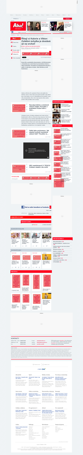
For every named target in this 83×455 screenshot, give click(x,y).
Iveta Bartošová (23, 351)
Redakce (42, 444)
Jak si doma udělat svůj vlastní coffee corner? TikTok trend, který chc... (35, 415)
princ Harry (25, 357)
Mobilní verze (46, 364)
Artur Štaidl (30, 349)
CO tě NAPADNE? (58, 253)
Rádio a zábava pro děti (59, 429)
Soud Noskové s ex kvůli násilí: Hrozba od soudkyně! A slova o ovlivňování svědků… (66, 169)
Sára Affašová (47, 354)
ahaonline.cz (62, 340)
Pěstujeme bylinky (58, 249)
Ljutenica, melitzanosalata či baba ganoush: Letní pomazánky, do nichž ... (61, 401)
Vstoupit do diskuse (46, 57)
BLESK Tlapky (18, 410)
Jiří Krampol (17, 352)
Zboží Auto (30, 436)
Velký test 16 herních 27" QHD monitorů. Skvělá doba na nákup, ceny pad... (35, 403)
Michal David (65, 353)
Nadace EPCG (51, 395)
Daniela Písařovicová (59, 349)
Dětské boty (44, 435)
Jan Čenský (35, 351)
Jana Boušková (54, 351)
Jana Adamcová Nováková (46, 351)
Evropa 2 (56, 431)
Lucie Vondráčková (28, 353)
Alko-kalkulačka (19, 393)
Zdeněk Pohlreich (14, 357)
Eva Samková (19, 350)
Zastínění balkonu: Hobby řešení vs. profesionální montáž (47, 382)
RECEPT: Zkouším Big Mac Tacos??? (35, 416)
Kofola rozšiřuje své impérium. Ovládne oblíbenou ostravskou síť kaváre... (47, 399)
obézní (35, 213)
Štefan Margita (66, 354)
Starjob (56, 426)
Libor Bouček (60, 352)
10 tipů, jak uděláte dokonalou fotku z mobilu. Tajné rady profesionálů (34, 398)
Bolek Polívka (35, 349)
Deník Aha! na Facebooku (12, 32)
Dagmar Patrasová (52, 349)
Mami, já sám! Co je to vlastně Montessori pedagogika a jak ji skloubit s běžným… (65, 141)
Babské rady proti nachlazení (47, 411)
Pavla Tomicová (31, 354)
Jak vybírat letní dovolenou (60, 379)
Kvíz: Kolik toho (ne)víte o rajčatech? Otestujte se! (61, 399)
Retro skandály (16, 58)
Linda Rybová (66, 352)
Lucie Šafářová (22, 353)
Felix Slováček (24, 350)
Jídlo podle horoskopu (63, 395)
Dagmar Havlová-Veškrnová (43, 349)
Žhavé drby (15, 42)
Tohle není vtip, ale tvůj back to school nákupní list (35, 412)
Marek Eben (48, 353)
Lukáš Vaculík (35, 353)
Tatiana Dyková (18, 356)
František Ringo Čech (36, 350)
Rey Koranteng (42, 354)
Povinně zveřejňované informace (57, 449)
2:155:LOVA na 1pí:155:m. (60, 260)
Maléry (14, 46)
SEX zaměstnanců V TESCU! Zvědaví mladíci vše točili (39, 166)
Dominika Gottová (67, 349)
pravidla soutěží (40, 344)
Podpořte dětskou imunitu (47, 410)
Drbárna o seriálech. (58, 251)
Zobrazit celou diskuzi (47, 224)
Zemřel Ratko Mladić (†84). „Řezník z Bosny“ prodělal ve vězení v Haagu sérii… (66, 152)
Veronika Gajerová (51, 356)
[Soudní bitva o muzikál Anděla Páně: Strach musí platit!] (57, 26)
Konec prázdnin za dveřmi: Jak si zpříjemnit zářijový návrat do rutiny (60, 382)
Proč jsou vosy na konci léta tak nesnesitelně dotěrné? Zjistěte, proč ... (61, 384)
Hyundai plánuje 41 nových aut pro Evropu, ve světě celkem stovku (21, 399)
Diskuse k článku (26, 221)
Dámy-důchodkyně (58, 241)
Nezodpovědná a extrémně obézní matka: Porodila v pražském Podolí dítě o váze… (39, 107)
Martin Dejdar (59, 353)
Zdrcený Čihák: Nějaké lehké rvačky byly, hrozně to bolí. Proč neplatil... (34, 385)
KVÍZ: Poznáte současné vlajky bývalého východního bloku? (20, 418)
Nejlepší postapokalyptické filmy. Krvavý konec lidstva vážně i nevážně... (34, 401)
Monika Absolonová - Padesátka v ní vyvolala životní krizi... (61, 386)
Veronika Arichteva (43, 356)
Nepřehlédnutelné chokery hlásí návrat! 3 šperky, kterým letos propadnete (66, 180)
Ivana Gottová (17, 351)
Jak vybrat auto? (31, 439)
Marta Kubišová (53, 353)
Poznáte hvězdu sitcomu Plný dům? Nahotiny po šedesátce (66, 129)
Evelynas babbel (58, 258)
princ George (20, 357)
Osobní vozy (31, 429)
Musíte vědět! (16, 50)
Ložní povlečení (44, 436)
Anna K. (19, 349)
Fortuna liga (18, 428)
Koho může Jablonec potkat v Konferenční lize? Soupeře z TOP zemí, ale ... (34, 381)
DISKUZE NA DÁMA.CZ (58, 238)
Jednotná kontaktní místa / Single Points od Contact (43, 449)
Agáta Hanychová (14, 349)
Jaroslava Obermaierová (62, 351)
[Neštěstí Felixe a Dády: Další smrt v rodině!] (34, 26)
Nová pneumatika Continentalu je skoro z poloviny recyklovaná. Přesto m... (21, 401)
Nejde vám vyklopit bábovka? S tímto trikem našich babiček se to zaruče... (61, 397)
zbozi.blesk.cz (31, 431)
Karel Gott (39, 352)
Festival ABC (61, 411)
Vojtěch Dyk (63, 356)
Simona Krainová (60, 354)
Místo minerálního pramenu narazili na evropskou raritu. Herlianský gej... (22, 416)
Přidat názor (35, 224)
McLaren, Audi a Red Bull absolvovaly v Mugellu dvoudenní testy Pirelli (21, 397)
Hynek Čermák (64, 350)
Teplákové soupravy (45, 434)
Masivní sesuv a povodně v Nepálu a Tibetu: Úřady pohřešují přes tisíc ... (21, 383)
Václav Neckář (37, 356)
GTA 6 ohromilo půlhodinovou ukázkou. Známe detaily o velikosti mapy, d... (60, 414)
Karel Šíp (43, 352)
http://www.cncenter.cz (42, 342)
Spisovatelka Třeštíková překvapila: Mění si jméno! (66, 135)
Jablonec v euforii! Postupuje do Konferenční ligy (21, 432)
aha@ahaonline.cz (41, 340)
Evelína (70, 32)
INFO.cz (19, 378)
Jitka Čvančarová (29, 352)
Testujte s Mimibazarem (45, 426)
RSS (45, 444)
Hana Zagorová (50, 350)
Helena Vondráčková (57, 350)
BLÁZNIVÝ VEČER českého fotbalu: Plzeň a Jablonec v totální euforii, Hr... (21, 430)
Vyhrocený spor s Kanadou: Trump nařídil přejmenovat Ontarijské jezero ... (48, 384)
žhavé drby (31, 213)
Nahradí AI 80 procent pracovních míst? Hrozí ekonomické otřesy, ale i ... (47, 401)
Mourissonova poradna (59, 410)
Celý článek (48, 111)
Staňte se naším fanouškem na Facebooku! (36, 207)
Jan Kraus (39, 351)
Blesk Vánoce (18, 377)
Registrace (12, 20)
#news (39, 410)
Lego (43, 430)
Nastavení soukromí (24, 449)
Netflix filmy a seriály (19, 411)
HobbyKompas (31, 434)
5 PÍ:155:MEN (57, 261)
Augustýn (65, 32)
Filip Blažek (30, 350)
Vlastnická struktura (31, 449)
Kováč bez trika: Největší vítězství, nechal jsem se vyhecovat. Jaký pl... (34, 383)
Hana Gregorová (44, 350)
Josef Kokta (35, 352)
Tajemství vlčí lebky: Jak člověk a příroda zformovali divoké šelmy (60, 416)
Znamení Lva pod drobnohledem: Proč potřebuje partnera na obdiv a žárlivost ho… (65, 158)
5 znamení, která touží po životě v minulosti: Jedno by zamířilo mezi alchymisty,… (66, 174)
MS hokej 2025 (31, 377)
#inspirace (31, 410)
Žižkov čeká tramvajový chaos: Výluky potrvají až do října (47, 386)
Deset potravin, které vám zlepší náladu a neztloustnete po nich (47, 417)
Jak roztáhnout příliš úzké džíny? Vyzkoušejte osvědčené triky (66, 147)
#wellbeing (35, 410)
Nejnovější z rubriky (58, 102)
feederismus (39, 213)
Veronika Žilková (58, 356)
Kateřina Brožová (55, 352)
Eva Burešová (13, 350)
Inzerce (38, 444)
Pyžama (43, 431)
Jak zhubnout (44, 377)
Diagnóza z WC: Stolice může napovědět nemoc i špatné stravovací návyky (48, 415)
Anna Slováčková (24, 349)
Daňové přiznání (45, 393)
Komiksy (57, 411)
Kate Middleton (48, 352)
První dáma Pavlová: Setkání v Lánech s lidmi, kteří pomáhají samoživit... (20, 385)
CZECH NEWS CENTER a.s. (33, 447)
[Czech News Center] (44, 369)
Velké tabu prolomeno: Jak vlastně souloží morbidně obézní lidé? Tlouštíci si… (39, 132)
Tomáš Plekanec (31, 356)
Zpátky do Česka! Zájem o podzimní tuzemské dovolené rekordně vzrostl (21, 414)
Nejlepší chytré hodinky (33, 393)
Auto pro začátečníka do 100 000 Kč (34, 435)
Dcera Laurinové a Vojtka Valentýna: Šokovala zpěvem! (65, 162)
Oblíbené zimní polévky (59, 393)
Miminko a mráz (63, 378)
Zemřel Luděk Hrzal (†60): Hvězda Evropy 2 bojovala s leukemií (21, 435)
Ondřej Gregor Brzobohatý (23, 354)
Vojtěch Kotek (68, 356)
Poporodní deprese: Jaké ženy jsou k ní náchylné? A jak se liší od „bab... (48, 419)
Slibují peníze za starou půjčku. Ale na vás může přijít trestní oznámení (46, 302)
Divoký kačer (24, 410)
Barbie (43, 429)
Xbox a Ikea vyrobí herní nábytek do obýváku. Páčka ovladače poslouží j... (61, 418)
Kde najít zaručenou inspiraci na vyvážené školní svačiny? (21, 380)
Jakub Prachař (29, 351)
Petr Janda (37, 354)
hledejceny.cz (31, 426)
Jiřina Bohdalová (23, 352)
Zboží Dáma (31, 430)
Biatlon (36, 377)
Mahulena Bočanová (41, 353)
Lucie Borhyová (16, 353)
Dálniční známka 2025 (22, 395)
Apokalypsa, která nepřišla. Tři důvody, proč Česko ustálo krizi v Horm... (47, 397)
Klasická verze (37, 364)
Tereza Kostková (24, 356)
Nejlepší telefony (32, 395)
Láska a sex (15, 54)
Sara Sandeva (53, 354)
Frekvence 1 (57, 430)
